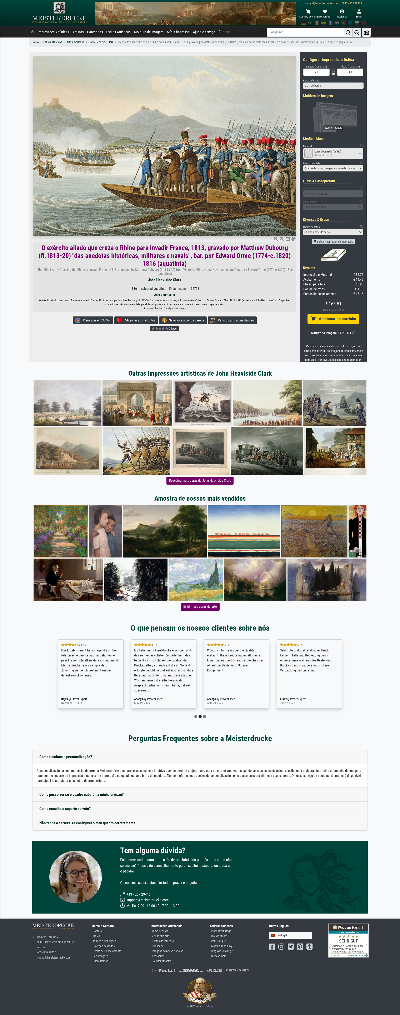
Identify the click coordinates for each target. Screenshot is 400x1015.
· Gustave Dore (218, 956)
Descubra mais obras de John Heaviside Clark (200, 480)
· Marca (95, 936)
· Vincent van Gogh (220, 931)
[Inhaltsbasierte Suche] (356, 32)
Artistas (78, 32)
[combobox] (333, 85)
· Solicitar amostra (161, 961)
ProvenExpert (82, 699)
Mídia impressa (178, 32)
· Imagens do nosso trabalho (167, 951)
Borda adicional (311, 80)
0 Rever (173, 328)
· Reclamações (99, 956)
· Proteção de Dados (103, 946)
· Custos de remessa (162, 941)
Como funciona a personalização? (65, 756)
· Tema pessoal (159, 931)
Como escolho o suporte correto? (65, 808)
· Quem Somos (99, 961)
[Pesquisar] (348, 32)
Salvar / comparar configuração (334, 241)
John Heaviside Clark (101, 42)
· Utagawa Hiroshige (221, 951)
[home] (32, 32)
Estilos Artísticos (118, 32)
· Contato (96, 931)
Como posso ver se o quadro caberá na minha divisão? (81, 794)
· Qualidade (157, 946)
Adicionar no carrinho (336, 318)
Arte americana (75, 42)
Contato (224, 32)
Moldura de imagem (149, 32)
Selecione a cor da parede (185, 320)
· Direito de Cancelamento (106, 951)
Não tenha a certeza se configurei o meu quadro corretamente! (87, 823)
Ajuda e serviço (204, 32)
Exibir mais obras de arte (200, 607)
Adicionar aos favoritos (138, 320)
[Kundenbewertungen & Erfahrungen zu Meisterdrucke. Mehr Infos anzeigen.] (348, 940)
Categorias (95, 32)
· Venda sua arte (160, 936)
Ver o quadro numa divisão (234, 320)
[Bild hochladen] (366, 32)
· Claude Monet (218, 936)
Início (35, 42)
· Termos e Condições (103, 941)
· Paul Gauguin (218, 941)
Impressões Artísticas (53, 32)
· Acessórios (157, 956)
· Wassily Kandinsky (221, 946)
